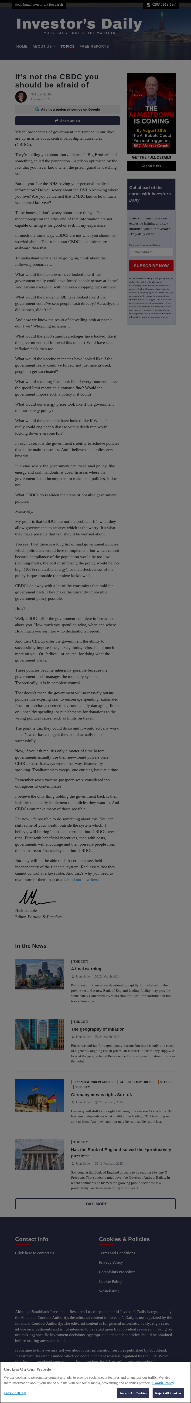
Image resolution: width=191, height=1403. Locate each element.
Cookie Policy (163, 1383)
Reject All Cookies (168, 1393)
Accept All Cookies (133, 1393)
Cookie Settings (15, 1393)
